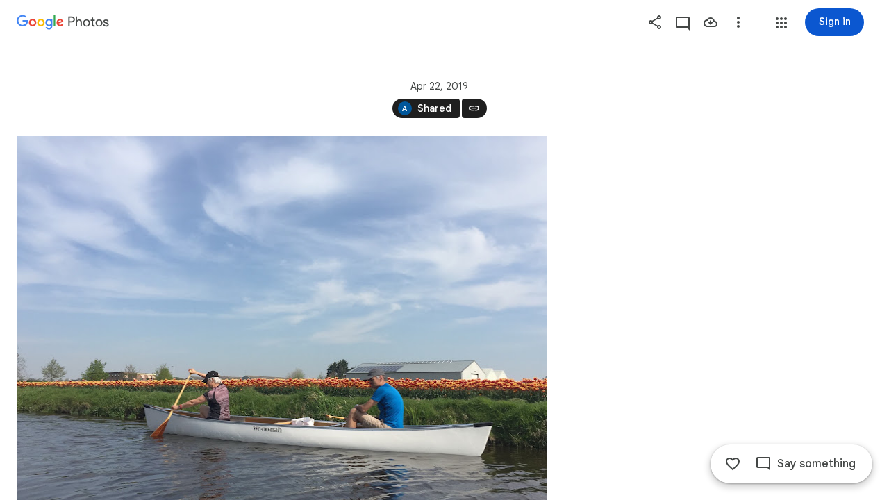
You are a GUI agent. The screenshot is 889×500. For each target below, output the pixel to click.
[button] (781, 23)
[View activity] (683, 22)
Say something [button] (816, 464)
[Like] (733, 464)
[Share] (655, 22)
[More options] (738, 22)
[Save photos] (710, 22)
